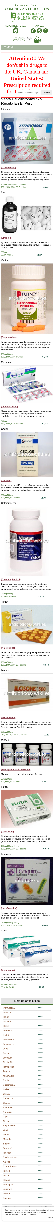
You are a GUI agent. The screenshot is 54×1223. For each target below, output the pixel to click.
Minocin (5, 740)
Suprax (6, 1143)
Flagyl (6, 1026)
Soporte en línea (15, 26)
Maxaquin (6, 362)
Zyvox (4, 192)
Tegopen (7, 1152)
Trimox (4, 602)
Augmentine (9, 1125)
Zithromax (6, 109)
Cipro (5, 1116)
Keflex (6, 1089)
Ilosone (5, 670)
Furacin (6, 1180)
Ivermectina (9, 1008)
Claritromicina (9, 1157)
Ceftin (4, 930)
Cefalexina (8, 1098)
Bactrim (7, 1198)
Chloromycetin (8, 503)
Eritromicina (9, 1085)
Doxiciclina (8, 1039)
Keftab (6, 1035)
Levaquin (6, 854)
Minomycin (8, 1076)
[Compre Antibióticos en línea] (27, 6)
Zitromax (7, 1189)
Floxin (4, 787)
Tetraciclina (8, 1066)
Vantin (4, 260)
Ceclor (4, 429)
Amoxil (6, 1161)
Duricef (6, 1053)
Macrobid (7, 1139)
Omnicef (7, 1148)
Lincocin (7, 1175)
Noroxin (7, 1021)
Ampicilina (8, 1112)
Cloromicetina (9, 1166)
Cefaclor (7, 1094)
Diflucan (7, 1193)
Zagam (6, 1071)
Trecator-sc (8, 1044)
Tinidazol (7, 1030)
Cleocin (6, 1103)
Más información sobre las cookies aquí (21, 1215)
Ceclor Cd (8, 1062)
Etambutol (8, 1107)
